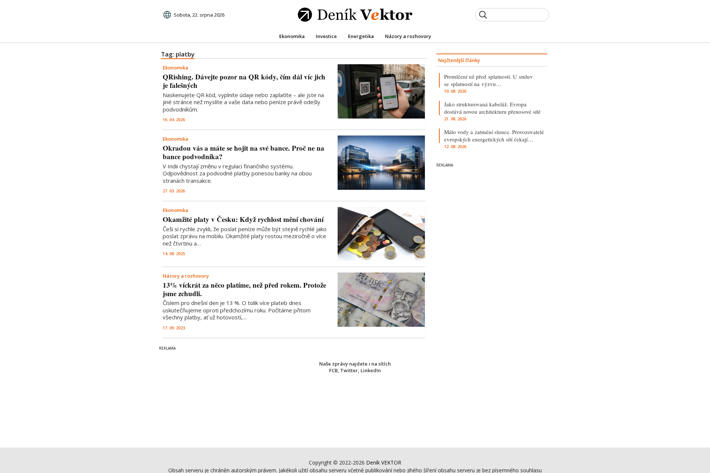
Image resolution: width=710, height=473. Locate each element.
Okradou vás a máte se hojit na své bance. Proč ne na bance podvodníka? (243, 152)
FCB (333, 370)
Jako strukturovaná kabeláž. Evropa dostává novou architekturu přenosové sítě (492, 107)
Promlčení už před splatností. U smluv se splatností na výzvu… (488, 80)
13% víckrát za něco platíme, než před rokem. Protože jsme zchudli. (244, 289)
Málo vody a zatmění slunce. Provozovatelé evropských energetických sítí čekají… (494, 135)
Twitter (349, 370)
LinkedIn (371, 370)
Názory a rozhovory (186, 276)
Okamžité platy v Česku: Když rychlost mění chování (243, 219)
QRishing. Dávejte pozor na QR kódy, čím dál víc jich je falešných (244, 81)
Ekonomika (175, 67)
